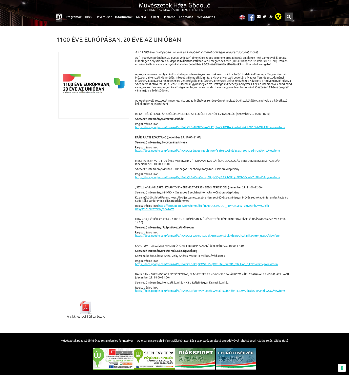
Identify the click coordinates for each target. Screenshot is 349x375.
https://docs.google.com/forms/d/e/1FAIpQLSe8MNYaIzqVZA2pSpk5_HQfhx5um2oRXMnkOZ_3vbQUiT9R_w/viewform (210, 127)
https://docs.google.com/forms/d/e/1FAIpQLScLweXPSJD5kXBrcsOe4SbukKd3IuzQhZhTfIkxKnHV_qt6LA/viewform (207, 235)
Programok (74, 17)
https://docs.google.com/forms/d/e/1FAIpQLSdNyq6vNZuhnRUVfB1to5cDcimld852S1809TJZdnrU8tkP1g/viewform (207, 150)
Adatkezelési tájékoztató (272, 340)
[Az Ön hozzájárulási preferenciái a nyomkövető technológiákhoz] (342, 368)
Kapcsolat (186, 17)
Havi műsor (104, 17)
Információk (123, 17)
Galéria (141, 17)
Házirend (169, 17)
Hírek (88, 17)
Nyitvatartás (206, 17)
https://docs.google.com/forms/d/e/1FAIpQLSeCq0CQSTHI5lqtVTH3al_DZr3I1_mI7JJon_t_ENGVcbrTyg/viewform (206, 264)
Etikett (154, 17)
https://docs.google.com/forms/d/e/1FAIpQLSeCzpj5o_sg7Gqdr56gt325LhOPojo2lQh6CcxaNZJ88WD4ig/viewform (207, 177)
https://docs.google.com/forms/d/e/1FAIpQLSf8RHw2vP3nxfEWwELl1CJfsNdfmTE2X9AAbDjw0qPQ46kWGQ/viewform (210, 290)
